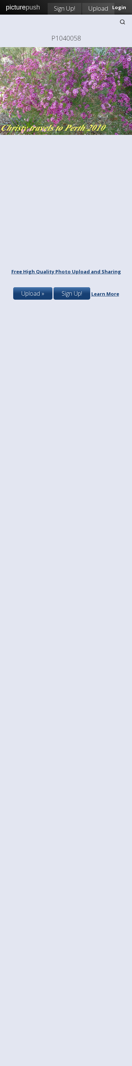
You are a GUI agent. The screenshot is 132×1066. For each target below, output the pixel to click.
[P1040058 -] (66, 133)
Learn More (105, 294)
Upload (98, 8)
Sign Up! (64, 8)
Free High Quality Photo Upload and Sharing (66, 271)
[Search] (122, 22)
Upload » (32, 293)
